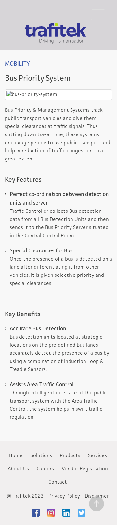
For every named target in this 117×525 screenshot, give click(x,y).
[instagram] (51, 512)
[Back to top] (96, 504)
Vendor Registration (85, 469)
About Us (18, 469)
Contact (57, 482)
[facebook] (36, 512)
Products (70, 455)
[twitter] (81, 512)
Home (16, 455)
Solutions (41, 455)
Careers (45, 469)
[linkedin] (66, 512)
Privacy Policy (64, 496)
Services (97, 455)
